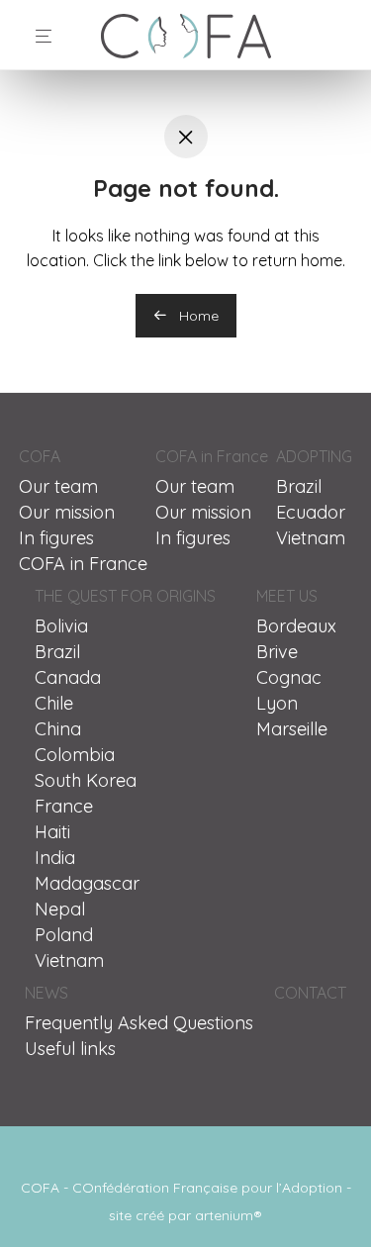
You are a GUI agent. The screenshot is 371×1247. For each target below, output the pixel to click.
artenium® (228, 1215)
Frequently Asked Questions (139, 1022)
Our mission (67, 512)
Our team (58, 486)
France (64, 806)
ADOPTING (314, 456)
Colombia (75, 754)
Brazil (299, 486)
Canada (68, 677)
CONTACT (310, 993)
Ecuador (310, 512)
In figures (56, 538)
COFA (39, 456)
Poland (64, 934)
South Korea (86, 780)
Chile (54, 703)
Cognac (289, 677)
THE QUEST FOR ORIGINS (125, 596)
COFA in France (83, 563)
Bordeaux (296, 626)
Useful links (70, 1048)
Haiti (52, 831)
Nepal (60, 909)
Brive (277, 651)
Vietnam (310, 538)
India (55, 857)
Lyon (277, 703)
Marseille (291, 729)
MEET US (287, 596)
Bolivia (61, 626)
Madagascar (87, 883)
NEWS (46, 993)
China (58, 729)
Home (197, 316)
